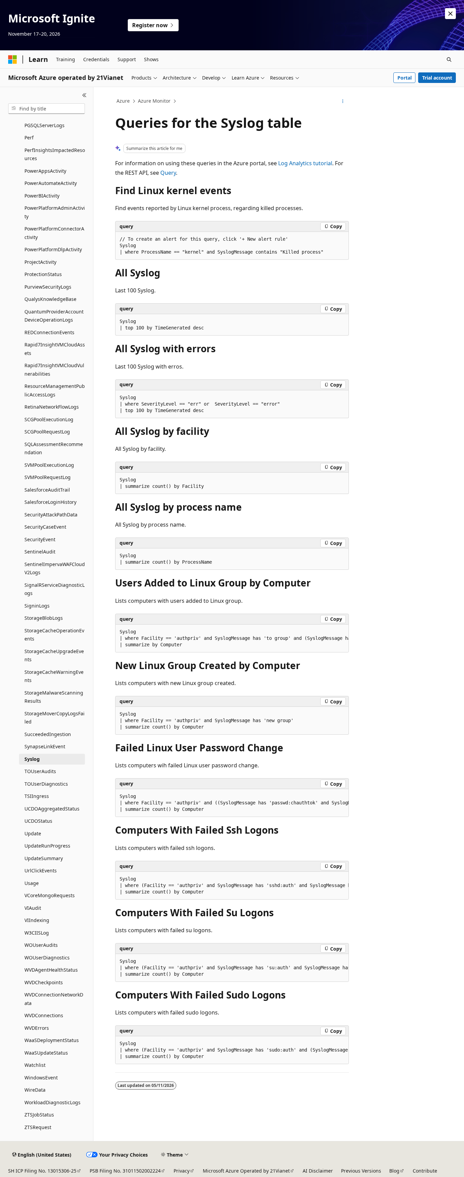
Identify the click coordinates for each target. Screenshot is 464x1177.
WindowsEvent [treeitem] (41, 1077)
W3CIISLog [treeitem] (36, 932)
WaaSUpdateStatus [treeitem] (46, 1053)
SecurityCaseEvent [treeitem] (45, 527)
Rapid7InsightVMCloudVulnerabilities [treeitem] (54, 369)
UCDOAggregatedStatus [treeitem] (51, 808)
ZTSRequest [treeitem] (37, 1127)
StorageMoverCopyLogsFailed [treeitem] (54, 717)
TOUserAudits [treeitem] (40, 771)
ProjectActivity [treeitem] (40, 262)
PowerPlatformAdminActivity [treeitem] (54, 212)
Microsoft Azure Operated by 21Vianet (246, 1170)
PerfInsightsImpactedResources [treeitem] (54, 154)
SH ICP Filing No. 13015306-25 (42, 1170)
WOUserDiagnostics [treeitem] (47, 957)
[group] (232, 638)
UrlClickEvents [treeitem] (40, 870)
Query (168, 172)
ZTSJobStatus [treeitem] (39, 1114)
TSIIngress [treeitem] (36, 796)
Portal (404, 77)
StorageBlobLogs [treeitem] (43, 618)
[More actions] (343, 101)
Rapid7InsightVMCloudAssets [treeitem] (54, 348)
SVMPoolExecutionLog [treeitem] (49, 465)
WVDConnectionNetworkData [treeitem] (53, 998)
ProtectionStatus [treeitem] (43, 274)
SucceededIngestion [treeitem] (47, 734)
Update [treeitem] (32, 833)
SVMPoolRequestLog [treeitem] (47, 477)
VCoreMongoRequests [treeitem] (49, 895)
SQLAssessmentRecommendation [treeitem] (53, 448)
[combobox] (46, 108)
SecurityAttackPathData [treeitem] (50, 514)
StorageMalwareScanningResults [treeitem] (53, 696)
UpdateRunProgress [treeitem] (47, 845)
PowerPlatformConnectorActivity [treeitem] (54, 232)
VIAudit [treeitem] (32, 908)
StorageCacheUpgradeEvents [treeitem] (54, 655)
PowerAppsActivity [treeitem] (45, 171)
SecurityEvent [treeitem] (39, 539)
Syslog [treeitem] (32, 759)
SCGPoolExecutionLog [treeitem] (48, 419)
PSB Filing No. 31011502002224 (125, 1170)
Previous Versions (361, 1170)
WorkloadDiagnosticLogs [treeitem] (52, 1102)
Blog (394, 1170)
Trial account (437, 77)
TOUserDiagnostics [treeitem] (46, 784)
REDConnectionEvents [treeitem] (49, 332)
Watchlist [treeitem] (35, 1065)
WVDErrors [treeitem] (36, 1028)
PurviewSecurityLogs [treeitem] (47, 287)
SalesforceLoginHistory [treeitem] (50, 502)
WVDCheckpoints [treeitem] (43, 982)
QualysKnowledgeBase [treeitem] (50, 299)
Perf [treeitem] (29, 137)
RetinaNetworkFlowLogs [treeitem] (51, 407)
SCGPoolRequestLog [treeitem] (47, 431)
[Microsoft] (12, 59)
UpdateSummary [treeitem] (43, 858)
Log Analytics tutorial (305, 163)
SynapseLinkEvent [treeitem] (44, 746)
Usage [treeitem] (31, 883)
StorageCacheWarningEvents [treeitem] (54, 676)
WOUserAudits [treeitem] (41, 945)
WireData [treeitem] (35, 1090)
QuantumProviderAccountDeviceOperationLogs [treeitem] (54, 315)
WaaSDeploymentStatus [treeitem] (51, 1040)
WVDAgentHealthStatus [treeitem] (51, 970)
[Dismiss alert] (450, 13)
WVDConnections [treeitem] (43, 1015)
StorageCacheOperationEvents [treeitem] (54, 634)
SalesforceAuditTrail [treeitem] (47, 490)
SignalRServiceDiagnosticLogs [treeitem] (54, 589)
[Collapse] (84, 95)
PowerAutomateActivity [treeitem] (50, 183)
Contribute (425, 1170)
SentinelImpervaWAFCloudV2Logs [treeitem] (54, 568)
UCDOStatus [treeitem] (38, 821)
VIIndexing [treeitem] (36, 920)
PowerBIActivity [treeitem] (41, 195)
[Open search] (449, 59)
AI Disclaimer (318, 1170)
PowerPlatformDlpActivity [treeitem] (53, 249)
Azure (123, 101)
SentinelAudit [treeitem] (39, 551)
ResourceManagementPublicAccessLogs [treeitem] (54, 390)
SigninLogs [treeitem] (37, 605)
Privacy (182, 1170)
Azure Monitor (154, 101)
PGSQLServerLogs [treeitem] (44, 125)
